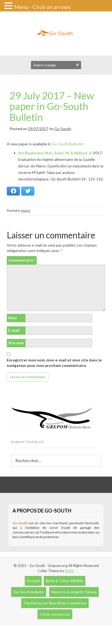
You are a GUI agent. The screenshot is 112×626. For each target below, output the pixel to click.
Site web (16, 342)
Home (25, 210)
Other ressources (55, 614)
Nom (12, 317)
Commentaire (21, 260)
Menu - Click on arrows (42, 7)
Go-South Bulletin (67, 144)
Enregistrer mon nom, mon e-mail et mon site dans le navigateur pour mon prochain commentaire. (54, 363)
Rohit (69, 571)
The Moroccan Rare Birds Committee (54, 603)
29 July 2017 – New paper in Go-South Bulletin (52, 106)
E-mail (14, 330)
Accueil (33, 580)
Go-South (62, 128)
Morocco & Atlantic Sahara (74, 592)
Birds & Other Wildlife (64, 580)
